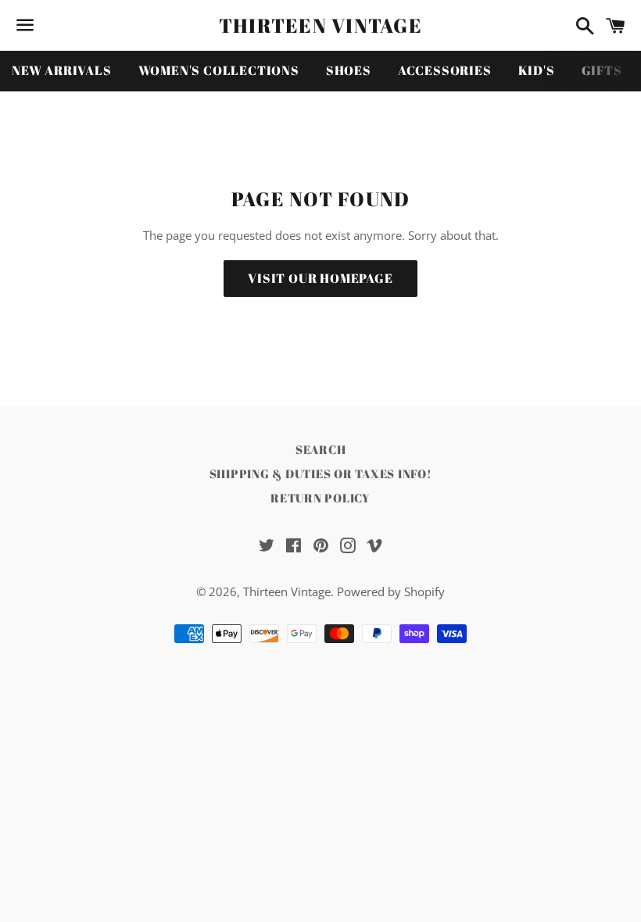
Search (320, 449)
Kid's (536, 70)
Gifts (602, 70)
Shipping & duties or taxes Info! (320, 473)
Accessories (445, 70)
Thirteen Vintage (320, 25)
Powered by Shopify (391, 591)
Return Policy (320, 498)
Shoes (348, 70)
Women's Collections (218, 70)
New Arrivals (62, 70)
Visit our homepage (320, 278)
